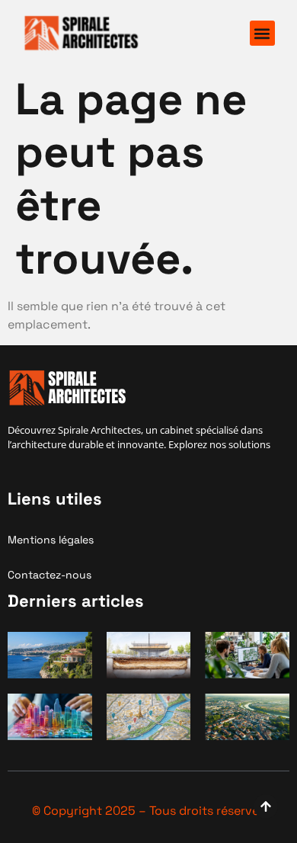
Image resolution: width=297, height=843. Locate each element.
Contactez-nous (49, 575)
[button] (262, 33)
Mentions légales (51, 540)
